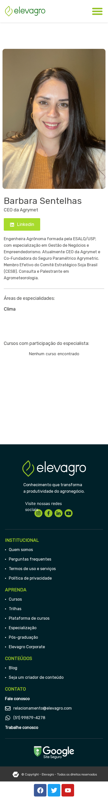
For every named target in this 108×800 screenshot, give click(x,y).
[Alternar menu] (97, 11)
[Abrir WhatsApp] (95, 787)
